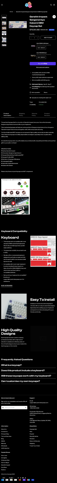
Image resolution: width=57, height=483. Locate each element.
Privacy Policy (5, 434)
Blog (2, 438)
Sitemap (3, 443)
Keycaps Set (33, 429)
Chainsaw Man (5, 460)
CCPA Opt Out (5, 448)
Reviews (32, 438)
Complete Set (43, 102)
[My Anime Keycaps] (28, 5)
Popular (32, 434)
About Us (4, 429)
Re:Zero (3, 469)
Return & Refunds (35, 441)
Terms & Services (6, 436)
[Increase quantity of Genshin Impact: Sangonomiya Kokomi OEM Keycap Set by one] (37, 38)
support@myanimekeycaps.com (39, 402)
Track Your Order (35, 446)
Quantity (32, 34)
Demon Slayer (5, 462)
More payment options (42, 67)
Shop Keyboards (6, 285)
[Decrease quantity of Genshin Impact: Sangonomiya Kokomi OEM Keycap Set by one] (31, 38)
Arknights (4, 458)
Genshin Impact (5, 465)
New (31, 431)
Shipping (32, 443)
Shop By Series (34, 436)
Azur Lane (4, 455)
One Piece (4, 467)
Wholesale (4, 446)
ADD (41, 47)
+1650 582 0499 (34, 408)
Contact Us (4, 431)
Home (11, 11)
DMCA (3, 441)
